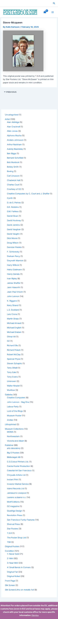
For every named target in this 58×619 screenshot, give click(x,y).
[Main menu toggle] (52, 12)
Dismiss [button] (35, 615)
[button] (54, 3)
